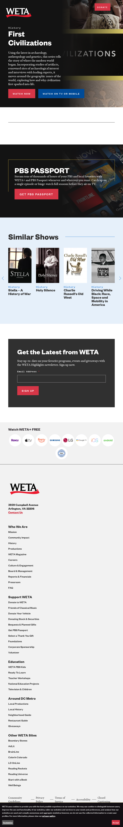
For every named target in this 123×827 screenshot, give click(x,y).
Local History (15, 709)
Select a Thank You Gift (21, 635)
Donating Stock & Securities (23, 619)
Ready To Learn (17, 672)
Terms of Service (60, 799)
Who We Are (17, 526)
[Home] (18, 13)
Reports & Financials (19, 576)
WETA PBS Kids (17, 667)
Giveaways (14, 726)
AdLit (11, 746)
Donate (102, 7)
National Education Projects (23, 683)
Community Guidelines (15, 799)
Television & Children (20, 689)
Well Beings (14, 785)
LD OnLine (14, 763)
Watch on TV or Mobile (61, 93)
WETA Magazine (17, 554)
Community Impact (18, 537)
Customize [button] (8, 822)
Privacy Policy (40, 799)
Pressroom (14, 582)
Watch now (22, 93)
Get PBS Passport (18, 630)
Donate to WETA (17, 602)
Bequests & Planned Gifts (22, 624)
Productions (15, 548)
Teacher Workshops (19, 678)
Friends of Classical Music (22, 608)
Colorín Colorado (17, 757)
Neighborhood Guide (19, 715)
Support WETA (20, 597)
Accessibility (83, 799)
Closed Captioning (104, 799)
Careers (12, 560)
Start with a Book (17, 779)
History (12, 543)
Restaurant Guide (18, 720)
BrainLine (13, 751)
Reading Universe (18, 774)
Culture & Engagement (20, 565)
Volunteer (13, 652)
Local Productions (18, 703)
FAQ (10, 587)
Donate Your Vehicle (19, 613)
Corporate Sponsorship (21, 647)
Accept (115, 822)
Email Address (27, 371)
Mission (12, 532)
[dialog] (61, 815)
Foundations (15, 641)
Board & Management (20, 571)
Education (16, 661)
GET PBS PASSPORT (36, 194)
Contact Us (15, 512)
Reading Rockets (17, 768)
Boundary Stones (17, 740)
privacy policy (48, 815)
